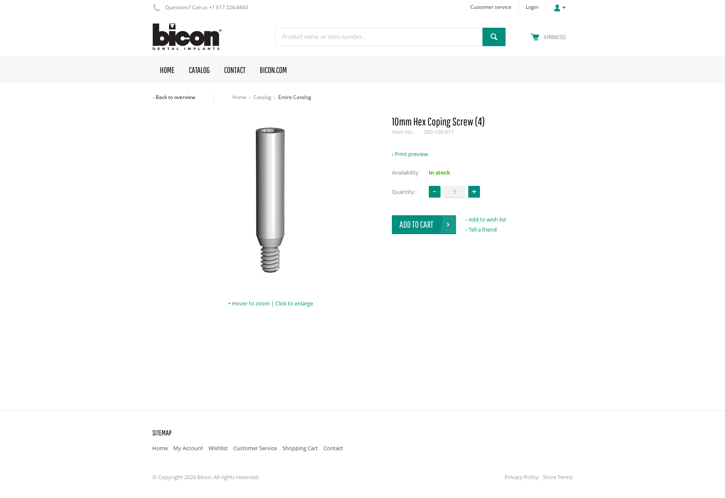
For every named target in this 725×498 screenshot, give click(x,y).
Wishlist (218, 448)
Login (532, 6)
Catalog (262, 97)
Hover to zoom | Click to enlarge (272, 303)
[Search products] (494, 37)
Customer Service (255, 448)
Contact (333, 448)
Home (239, 97)
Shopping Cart (300, 448)
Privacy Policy (522, 477)
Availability (405, 172)
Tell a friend (483, 229)
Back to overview (175, 97)
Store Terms (558, 477)
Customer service (490, 6)
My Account (188, 448)
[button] (474, 192)
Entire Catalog (294, 97)
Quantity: (403, 192)
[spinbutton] (454, 191)
